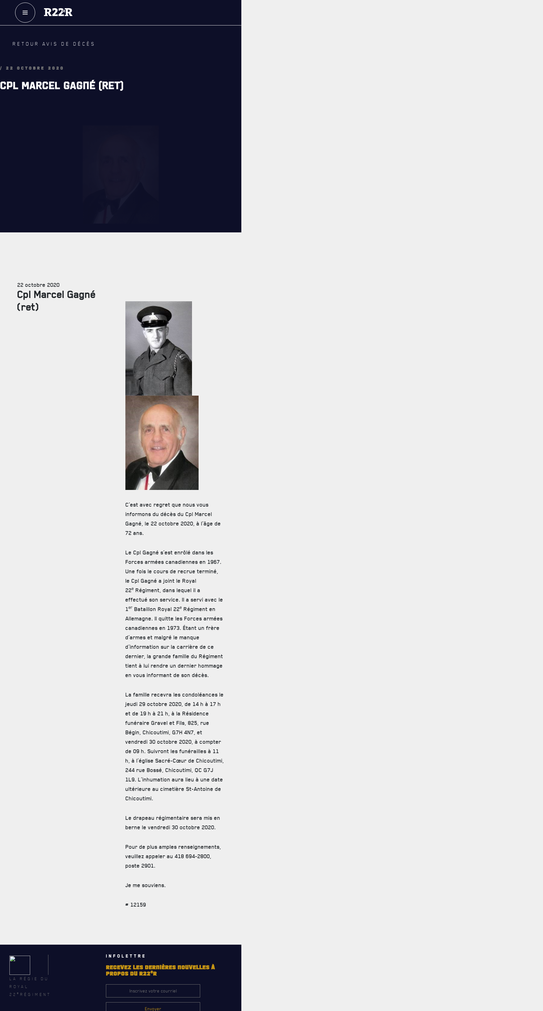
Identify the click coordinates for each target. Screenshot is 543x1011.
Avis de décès (345, 827)
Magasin (398, 53)
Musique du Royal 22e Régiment (313, 280)
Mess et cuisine (298, 547)
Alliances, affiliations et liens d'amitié (320, 294)
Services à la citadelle (326, 506)
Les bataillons (297, 266)
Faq (398, 34)
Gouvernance (296, 211)
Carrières (293, 308)
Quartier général (300, 252)
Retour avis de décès (42, 48)
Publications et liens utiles (310, 322)
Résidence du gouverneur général (316, 575)
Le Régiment (305, 198)
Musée (290, 561)
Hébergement (296, 519)
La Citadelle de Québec (304, 225)
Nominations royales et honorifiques (319, 239)
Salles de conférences (305, 533)
